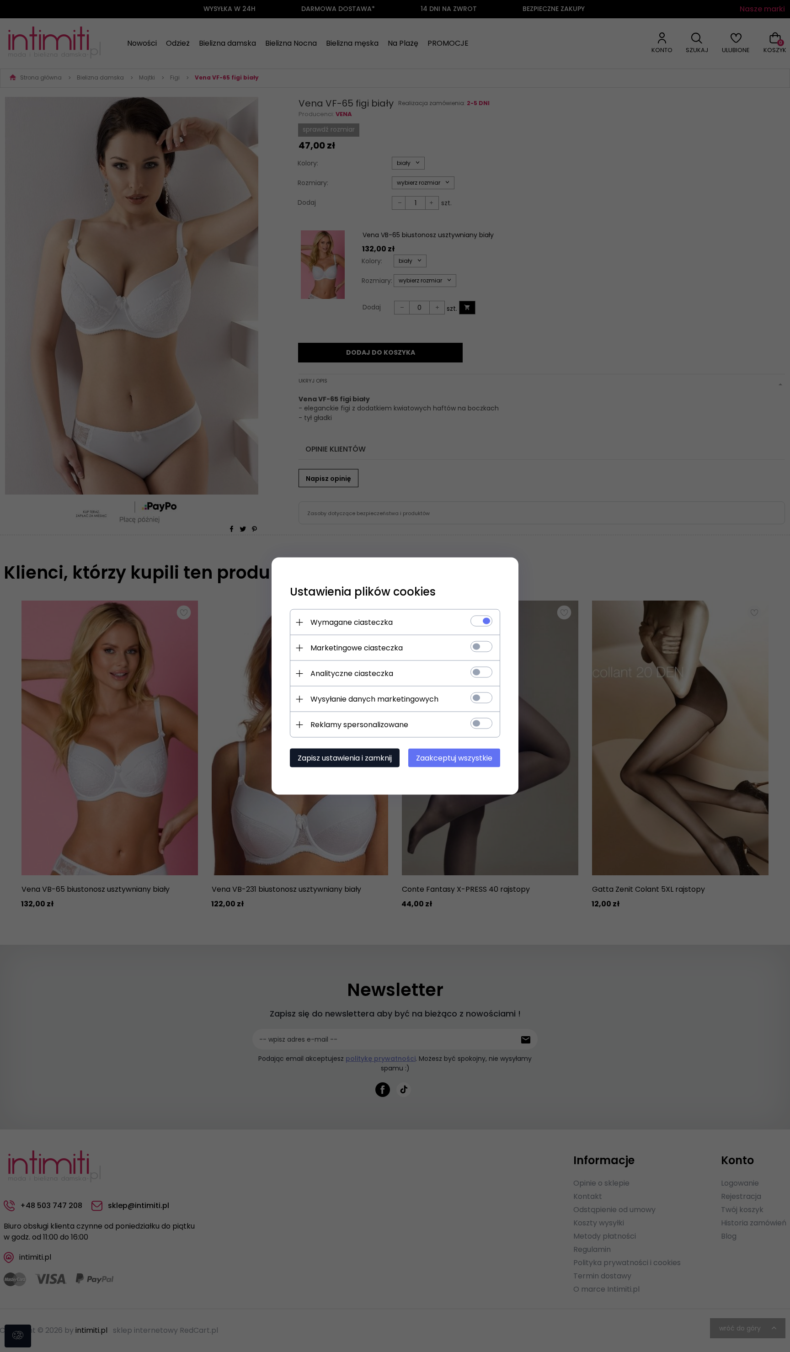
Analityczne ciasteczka (351, 673)
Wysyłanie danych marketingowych (374, 699)
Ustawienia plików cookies (363, 591)
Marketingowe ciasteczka (356, 648)
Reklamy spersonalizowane (359, 724)
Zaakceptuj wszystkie (454, 758)
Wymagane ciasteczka (351, 622)
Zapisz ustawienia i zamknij (345, 758)
